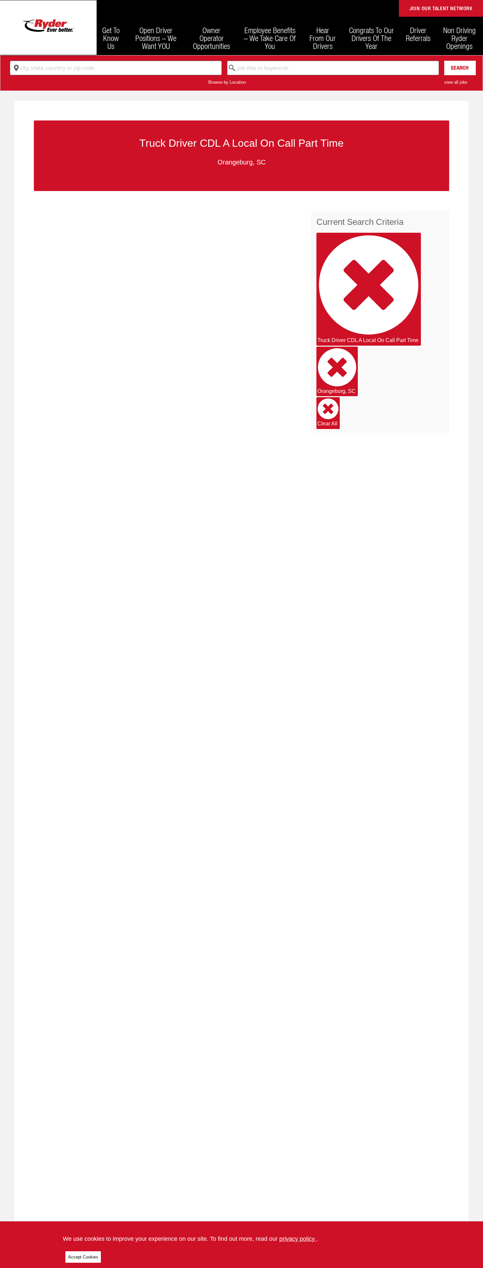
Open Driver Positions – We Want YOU (155, 38)
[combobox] (116, 68)
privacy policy (297, 1239)
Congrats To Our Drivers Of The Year (371, 38)
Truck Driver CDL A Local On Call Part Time (368, 340)
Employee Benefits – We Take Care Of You (270, 38)
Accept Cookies (83, 1257)
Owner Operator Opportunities (211, 38)
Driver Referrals (418, 34)
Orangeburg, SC (336, 391)
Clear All (327, 423)
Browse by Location (227, 82)
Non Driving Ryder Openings (459, 38)
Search (460, 68)
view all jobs (456, 82)
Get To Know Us (111, 38)
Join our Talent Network (440, 8)
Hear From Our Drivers (323, 38)
